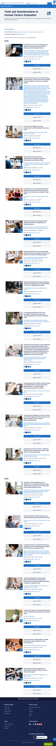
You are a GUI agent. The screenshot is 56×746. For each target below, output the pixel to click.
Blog (30, 715)
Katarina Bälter (44, 132)
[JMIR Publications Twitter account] (32, 724)
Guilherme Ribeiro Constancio (30, 85)
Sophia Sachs (35, 288)
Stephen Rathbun (31, 553)
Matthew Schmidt (28, 390)
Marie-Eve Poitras (38, 258)
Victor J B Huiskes (34, 587)
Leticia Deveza (31, 52)
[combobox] (39, 3)
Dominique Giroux (27, 676)
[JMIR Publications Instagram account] (39, 724)
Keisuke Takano (34, 454)
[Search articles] (49, 3)
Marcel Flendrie (41, 585)
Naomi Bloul (32, 50)
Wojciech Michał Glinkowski (29, 422)
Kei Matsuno (41, 491)
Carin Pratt (42, 53)
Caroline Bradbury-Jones (31, 228)
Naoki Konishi (47, 454)
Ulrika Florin (26, 132)
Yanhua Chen (39, 162)
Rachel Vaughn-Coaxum (29, 321)
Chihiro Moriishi (27, 454)
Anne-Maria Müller (28, 288)
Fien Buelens (26, 196)
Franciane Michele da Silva (32, 95)
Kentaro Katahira (27, 456)
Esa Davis (46, 553)
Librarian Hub (7, 713)
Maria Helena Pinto (44, 100)
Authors (31, 709)
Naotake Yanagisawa (35, 490)
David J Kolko (37, 321)
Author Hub (7, 707)
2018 (42, 32)
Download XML (37, 72)
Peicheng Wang (27, 162)
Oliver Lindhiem (27, 320)
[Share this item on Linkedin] (50, 14)
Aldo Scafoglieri (37, 645)
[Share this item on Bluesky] (48, 12)
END (17, 34)
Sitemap (6, 728)
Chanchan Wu (42, 226)
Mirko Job (31, 645)
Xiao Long (42, 164)
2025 (22, 32)
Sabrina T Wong (31, 258)
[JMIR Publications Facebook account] (33, 724)
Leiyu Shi (46, 164)
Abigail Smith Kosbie (34, 552)
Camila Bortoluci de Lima (41, 90)
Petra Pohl (26, 616)
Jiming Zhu (26, 165)
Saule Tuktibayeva (38, 357)
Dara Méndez (29, 554)
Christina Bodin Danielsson (35, 132)
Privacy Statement (8, 724)
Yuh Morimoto (27, 490)
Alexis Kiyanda (27, 552)
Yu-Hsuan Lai (42, 552)
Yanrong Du (31, 164)
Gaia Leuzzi (26, 645)
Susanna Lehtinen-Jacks (29, 133)
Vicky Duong (26, 50)
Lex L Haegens (27, 585)
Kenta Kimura (34, 456)
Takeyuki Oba (41, 454)
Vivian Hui (26, 521)
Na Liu (38, 53)
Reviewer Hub (7, 711)
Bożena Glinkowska (42, 424)
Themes (31, 711)
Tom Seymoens (33, 196)
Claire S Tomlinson (43, 320)
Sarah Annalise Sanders (29, 550)
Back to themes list (9, 29)
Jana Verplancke (40, 196)
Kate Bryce (26, 52)
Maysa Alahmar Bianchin (35, 99)
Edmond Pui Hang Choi (42, 228)
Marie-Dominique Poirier (39, 257)
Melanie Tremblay (27, 674)
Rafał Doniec (26, 424)
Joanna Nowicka (46, 422)
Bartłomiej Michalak (33, 424)
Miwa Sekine (29, 491)
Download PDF (37, 68)
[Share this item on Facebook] (48, 14)
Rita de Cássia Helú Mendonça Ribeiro (32, 101)
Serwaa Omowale (38, 550)
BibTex (20, 34)
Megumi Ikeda (35, 491)
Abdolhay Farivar (44, 52)
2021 (33, 32)
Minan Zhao (44, 162)
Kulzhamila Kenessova (29, 357)
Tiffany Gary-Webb (39, 553)
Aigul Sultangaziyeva (40, 358)
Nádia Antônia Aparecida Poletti (34, 97)
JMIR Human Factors (7, 6)
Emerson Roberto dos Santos (43, 85)
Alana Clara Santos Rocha (34, 96)
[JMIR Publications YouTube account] (37, 724)
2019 (39, 32)
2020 (36, 32)
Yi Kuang (27, 164)
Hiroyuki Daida (39, 492)
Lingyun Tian (36, 520)
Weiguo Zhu (37, 164)
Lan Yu (48, 321)
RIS (24, 34)
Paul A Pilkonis (43, 321)
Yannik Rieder (41, 288)
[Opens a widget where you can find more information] (48, 744)
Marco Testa (43, 645)
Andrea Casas (45, 550)
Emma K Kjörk (31, 616)
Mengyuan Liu (42, 520)
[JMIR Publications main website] (12, 3)
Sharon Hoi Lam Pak (28, 226)
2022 (31, 32)
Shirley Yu (40, 54)
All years (16, 32)
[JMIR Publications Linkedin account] (35, 724)
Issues (30, 713)
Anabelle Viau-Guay (43, 674)
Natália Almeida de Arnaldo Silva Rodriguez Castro (35, 88)
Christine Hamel (35, 674)
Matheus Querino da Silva (43, 86)
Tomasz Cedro (38, 422)
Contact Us (7, 726)
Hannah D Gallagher (34, 320)
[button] (54, 1)
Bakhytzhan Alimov (28, 359)
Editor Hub (6, 709)
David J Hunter (45, 54)
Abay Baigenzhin (32, 358)
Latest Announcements (34, 707)
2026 (19, 32)
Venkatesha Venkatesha (32, 54)
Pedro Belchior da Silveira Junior (33, 93)
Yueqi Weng (34, 390)
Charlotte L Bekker (34, 585)
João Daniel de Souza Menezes (30, 86)
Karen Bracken (45, 50)
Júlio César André (33, 103)
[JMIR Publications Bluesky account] (30, 724)
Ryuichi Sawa (43, 490)
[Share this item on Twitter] (50, 12)
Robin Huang (26, 53)
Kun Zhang (33, 162)
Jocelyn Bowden (38, 50)
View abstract (37, 65)
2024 (25, 32)
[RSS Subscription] (41, 724)
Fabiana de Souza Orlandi (34, 100)
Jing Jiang (47, 520)
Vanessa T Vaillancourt (29, 257)
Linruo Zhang (36, 226)
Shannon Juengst (41, 390)
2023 (28, 32)
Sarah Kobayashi (33, 53)
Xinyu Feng (26, 520)
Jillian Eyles (37, 52)
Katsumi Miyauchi (32, 492)
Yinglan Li (31, 520)
